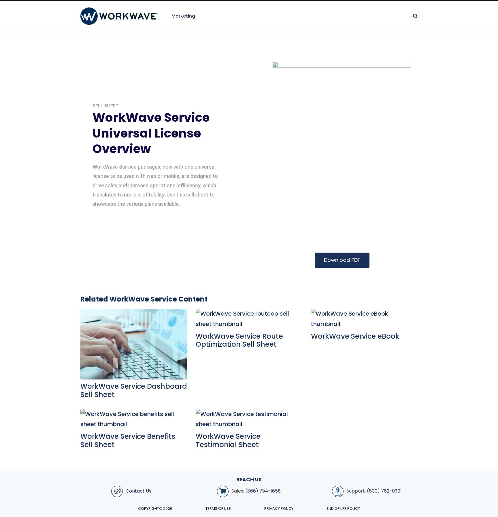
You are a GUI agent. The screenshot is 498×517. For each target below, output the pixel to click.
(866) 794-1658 (263, 491)
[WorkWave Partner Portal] (119, 16)
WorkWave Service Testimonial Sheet (228, 440)
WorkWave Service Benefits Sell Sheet (127, 440)
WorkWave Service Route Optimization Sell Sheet (239, 340)
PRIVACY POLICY (278, 508)
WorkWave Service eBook (355, 336)
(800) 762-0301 (384, 491)
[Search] (415, 16)
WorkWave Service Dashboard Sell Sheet (133, 390)
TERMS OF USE (218, 508)
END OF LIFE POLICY (343, 508)
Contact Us (138, 491)
